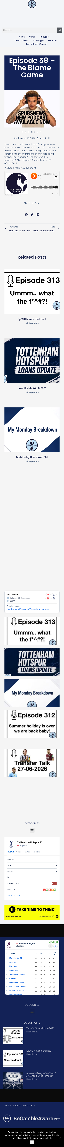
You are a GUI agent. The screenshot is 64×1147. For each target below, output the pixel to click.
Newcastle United (16, 982)
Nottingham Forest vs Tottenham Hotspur (28, 609)
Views (32, 36)
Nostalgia (38, 40)
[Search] (59, 30)
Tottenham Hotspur (17, 974)
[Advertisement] (32, 500)
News (22, 36)
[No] (60, 1137)
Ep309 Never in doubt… (38, 1050)
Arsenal (12, 962)
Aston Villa (13, 970)
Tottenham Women (36, 44)
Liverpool (13, 966)
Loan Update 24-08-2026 (32, 388)
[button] (26, 214)
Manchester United (17, 987)
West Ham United (16, 991)
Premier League (27, 943)
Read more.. (32, 1031)
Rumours (45, 36)
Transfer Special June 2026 (40, 1028)
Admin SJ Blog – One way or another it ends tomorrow (41, 1074)
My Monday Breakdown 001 (32, 457)
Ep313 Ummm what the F (32, 319)
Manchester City (16, 958)
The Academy (21, 40)
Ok (32, 1142)
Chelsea (12, 978)
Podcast (52, 40)
